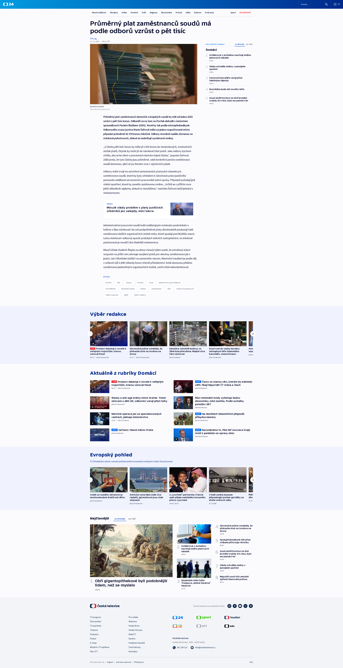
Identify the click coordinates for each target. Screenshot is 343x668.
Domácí (134, 12)
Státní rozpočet (112, 295)
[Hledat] (326, 4)
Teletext (94, 630)
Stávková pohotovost (185, 289)
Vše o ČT (94, 651)
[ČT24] (8, 4)
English (110, 662)
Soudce (140, 282)
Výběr (126, 295)
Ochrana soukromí (123, 662)
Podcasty (209, 12)
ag (95, 38)
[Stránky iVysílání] (232, 617)
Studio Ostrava (135, 630)
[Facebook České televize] (235, 606)
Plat (118, 282)
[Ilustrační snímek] (143, 74)
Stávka (143, 289)
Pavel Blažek (111, 289)
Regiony (153, 12)
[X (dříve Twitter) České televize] (245, 606)
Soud (151, 282)
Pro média (133, 617)
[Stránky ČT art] (201, 625)
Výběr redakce (140, 295)
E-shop (93, 642)
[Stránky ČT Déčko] (177, 625)
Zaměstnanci (156, 289)
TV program (95, 617)
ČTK (91, 38)
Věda (188, 12)
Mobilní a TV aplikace (99, 647)
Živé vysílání (95, 621)
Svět (144, 12)
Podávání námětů (137, 642)
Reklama (133, 621)
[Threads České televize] (251, 606)
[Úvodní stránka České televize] (105, 606)
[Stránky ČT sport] (203, 617)
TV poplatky (95, 625)
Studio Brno (134, 625)
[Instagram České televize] (229, 606)
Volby (124, 12)
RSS (251, 662)
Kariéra (132, 638)
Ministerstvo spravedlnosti (169, 282)
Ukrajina (114, 12)
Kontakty (133, 651)
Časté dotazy (135, 647)
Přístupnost (139, 662)
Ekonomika (166, 12)
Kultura (197, 12)
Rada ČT (132, 634)
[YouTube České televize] (240, 606)
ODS (169, 289)
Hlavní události (99, 12)
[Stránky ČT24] (178, 617)
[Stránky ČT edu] (229, 625)
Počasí (179, 12)
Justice (129, 282)
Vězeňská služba (128, 289)
